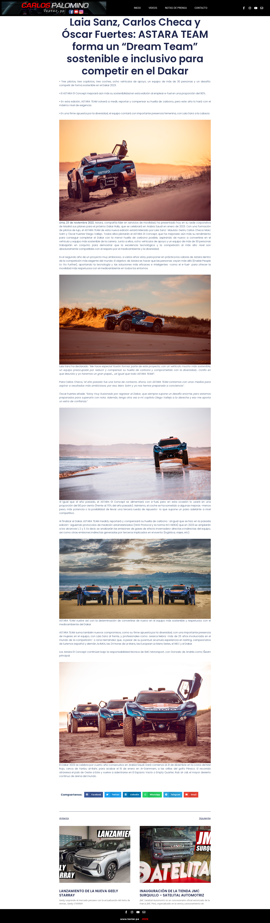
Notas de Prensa (176, 7)
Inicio (137, 7)
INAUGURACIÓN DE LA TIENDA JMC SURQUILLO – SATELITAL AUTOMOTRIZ (172, 893)
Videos (153, 7)
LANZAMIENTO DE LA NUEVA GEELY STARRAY (88, 893)
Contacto (201, 7)
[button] (93, 794)
